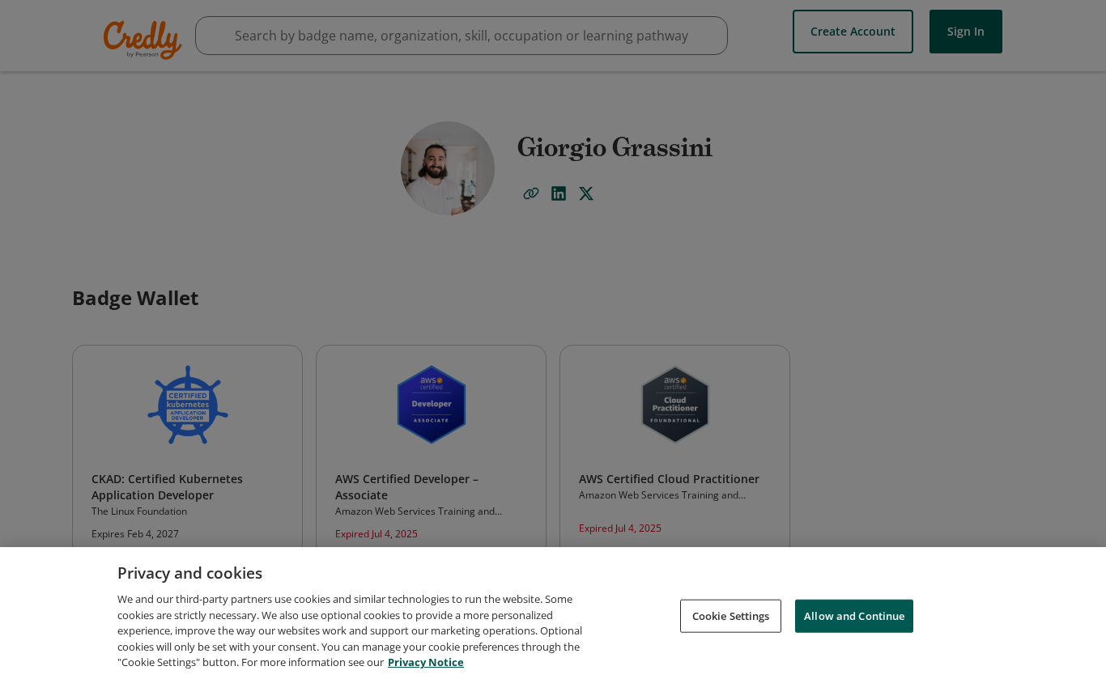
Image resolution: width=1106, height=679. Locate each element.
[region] (553, 613)
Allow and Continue (854, 615)
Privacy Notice (426, 662)
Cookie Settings (731, 615)
